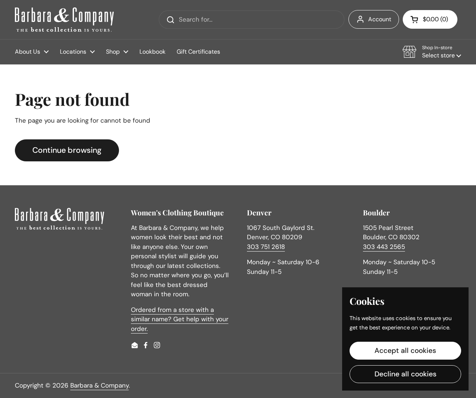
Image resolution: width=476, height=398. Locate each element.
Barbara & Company (99, 385)
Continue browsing (67, 150)
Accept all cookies (405, 350)
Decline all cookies (405, 374)
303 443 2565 (384, 247)
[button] (430, 19)
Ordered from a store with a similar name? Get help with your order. (179, 319)
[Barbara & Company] (64, 19)
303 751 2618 (266, 247)
